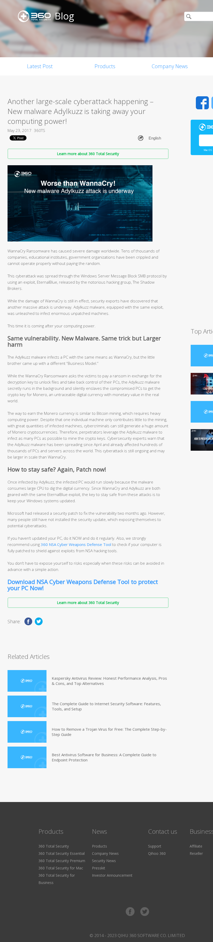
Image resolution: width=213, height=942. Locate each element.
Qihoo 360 (157, 853)
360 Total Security (53, 846)
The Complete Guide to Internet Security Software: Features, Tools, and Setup (106, 706)
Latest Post (40, 66)
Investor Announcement (112, 875)
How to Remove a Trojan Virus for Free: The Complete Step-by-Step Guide (109, 732)
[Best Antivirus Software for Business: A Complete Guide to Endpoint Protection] (27, 757)
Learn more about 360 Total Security (88, 153)
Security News (104, 860)
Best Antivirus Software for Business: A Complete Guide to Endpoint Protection (104, 757)
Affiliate (196, 846)
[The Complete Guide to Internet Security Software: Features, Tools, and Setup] (27, 706)
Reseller (196, 853)
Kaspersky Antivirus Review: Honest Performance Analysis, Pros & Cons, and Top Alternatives (109, 681)
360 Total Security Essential (61, 853)
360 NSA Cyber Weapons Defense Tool (76, 544)
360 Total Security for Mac (60, 867)
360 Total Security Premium (61, 860)
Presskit (98, 867)
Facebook (202, 102)
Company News (170, 66)
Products (105, 66)
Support (154, 846)
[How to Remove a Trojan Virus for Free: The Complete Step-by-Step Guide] (27, 732)
